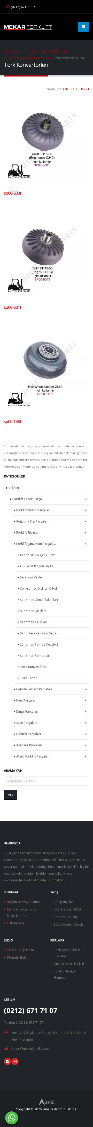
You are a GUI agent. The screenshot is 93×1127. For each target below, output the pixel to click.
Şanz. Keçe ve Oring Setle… (39, 633)
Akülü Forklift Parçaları (33, 756)
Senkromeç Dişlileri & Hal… (39, 588)
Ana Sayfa (11, 51)
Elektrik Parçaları (28, 734)
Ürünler (28, 51)
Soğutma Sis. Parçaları (32, 521)
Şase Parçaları (26, 723)
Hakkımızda (15, 923)
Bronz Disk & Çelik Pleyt (37, 555)
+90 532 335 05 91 (76, 89)
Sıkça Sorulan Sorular (69, 924)
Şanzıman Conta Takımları (39, 599)
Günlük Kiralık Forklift (69, 964)
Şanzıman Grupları (33, 622)
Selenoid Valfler (31, 577)
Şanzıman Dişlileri (33, 611)
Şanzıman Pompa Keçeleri (39, 644)
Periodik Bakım (18, 957)
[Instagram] (15, 1061)
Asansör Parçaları (29, 745)
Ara (10, 794)
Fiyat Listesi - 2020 (67, 909)
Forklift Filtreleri (28, 532)
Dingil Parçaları (27, 711)
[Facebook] (7, 1061)
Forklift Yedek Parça (54, 51)
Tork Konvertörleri (34, 667)
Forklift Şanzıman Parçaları (29, 58)
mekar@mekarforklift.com (30, 1048)
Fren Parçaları (26, 700)
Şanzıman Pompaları (35, 655)
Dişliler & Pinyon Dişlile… (38, 566)
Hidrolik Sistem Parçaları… (35, 689)
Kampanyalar (63, 902)
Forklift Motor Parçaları (33, 510)
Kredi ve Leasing (66, 917)
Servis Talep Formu (21, 950)
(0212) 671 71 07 (22, 7)
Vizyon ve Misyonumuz (23, 902)
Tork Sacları (28, 678)
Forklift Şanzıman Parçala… (36, 544)
